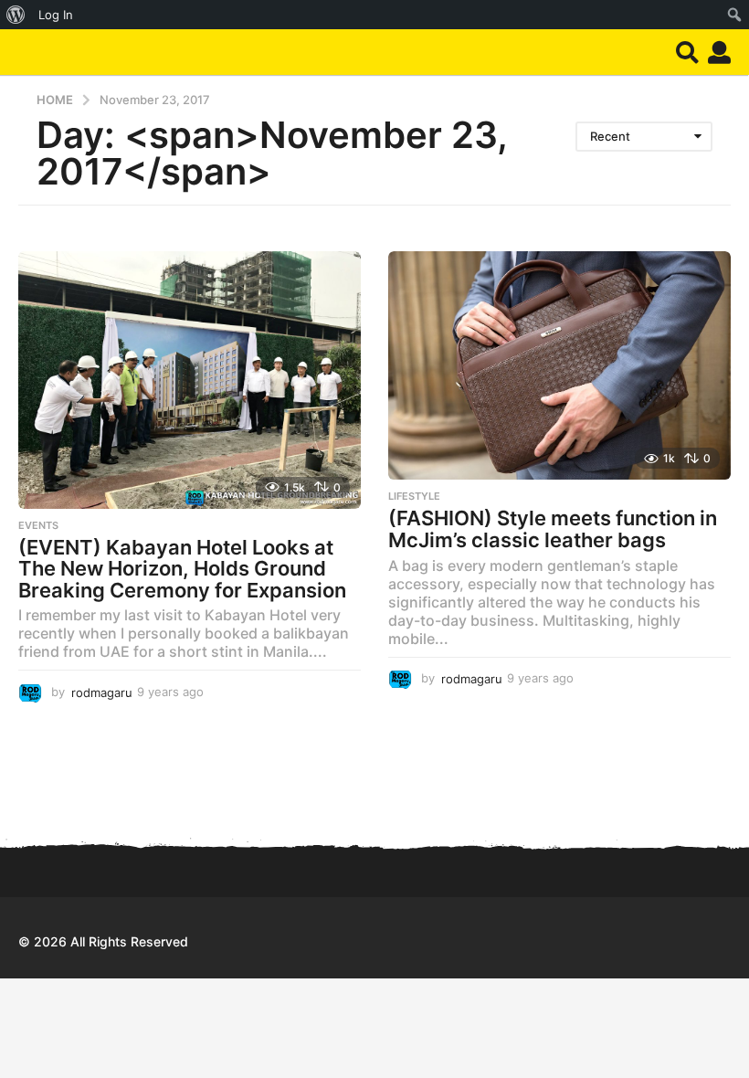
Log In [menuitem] (55, 14)
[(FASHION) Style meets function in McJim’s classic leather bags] (559, 365)
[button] (687, 52)
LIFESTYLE (414, 496)
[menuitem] (16, 14)
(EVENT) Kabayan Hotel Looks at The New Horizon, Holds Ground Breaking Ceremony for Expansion (182, 568)
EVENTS (38, 525)
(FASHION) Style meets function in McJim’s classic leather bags (552, 529)
